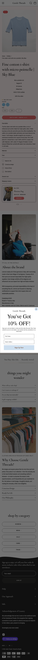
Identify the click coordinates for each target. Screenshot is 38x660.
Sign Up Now (19, 347)
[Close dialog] (36, 309)
